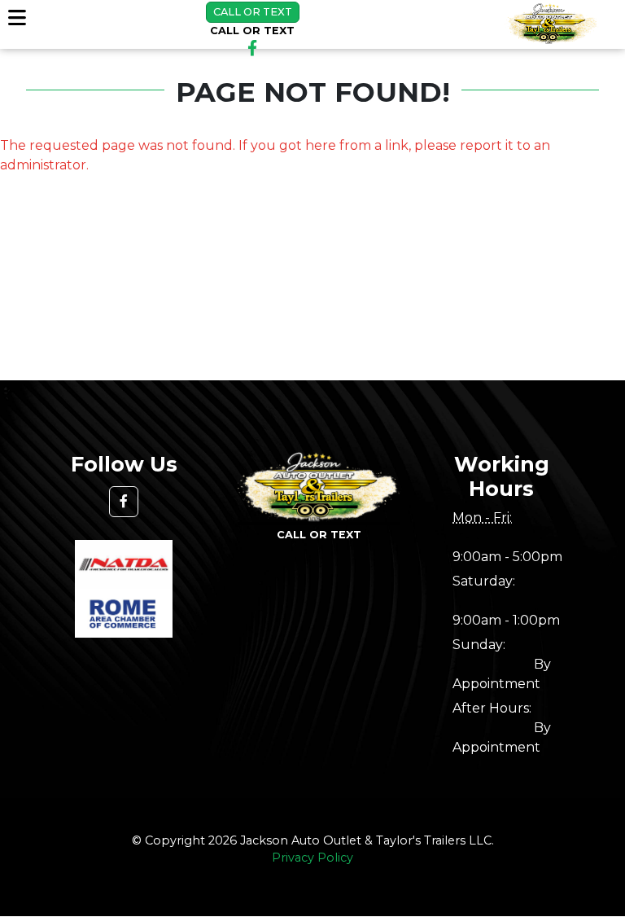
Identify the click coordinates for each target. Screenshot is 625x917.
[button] (123, 501)
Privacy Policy (312, 857)
